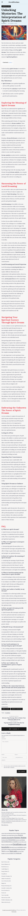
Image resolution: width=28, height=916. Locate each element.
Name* (3, 754)
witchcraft (18, 853)
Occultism (7, 713)
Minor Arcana (24, 841)
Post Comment (21, 771)
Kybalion (23, 840)
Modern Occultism (5, 844)
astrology (2, 833)
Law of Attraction (6, 841)
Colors (7, 835)
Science (5, 849)
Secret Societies (17, 849)
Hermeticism (11, 840)
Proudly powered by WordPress (9, 910)
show (10, 62)
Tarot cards (13, 851)
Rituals (2, 849)
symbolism (14, 88)
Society (3, 892)
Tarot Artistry (7, 851)
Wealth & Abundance (5, 900)
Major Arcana (19, 841)
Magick (2, 883)
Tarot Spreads (7, 853)
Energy (16, 835)
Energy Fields (4, 871)
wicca (15, 853)
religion (24, 847)
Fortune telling (4, 840)
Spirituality (23, 849)
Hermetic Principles (5, 876)
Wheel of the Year (5, 902)
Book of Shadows (5, 864)
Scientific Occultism (5, 888)
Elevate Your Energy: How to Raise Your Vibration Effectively (14, 718)
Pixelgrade (14, 911)
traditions (12, 853)
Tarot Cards (4, 895)
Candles (21, 833)
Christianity (3, 835)
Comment (3, 738)
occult (10, 844)
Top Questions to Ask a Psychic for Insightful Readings (14, 723)
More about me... (4, 825)
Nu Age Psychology (5, 885)
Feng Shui (3, 873)
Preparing (15, 847)
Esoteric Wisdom (20, 837)
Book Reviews (4, 866)
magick (15, 841)
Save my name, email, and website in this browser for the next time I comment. (14, 766)
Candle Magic (4, 869)
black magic (10, 833)
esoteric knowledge (7, 838)
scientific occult (10, 849)
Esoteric (20, 835)
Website (3, 760)
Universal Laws (6, 6)
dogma (9, 835)
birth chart (6, 833)
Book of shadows (16, 833)
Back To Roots (4, 862)
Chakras (24, 833)
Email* (16, 754)
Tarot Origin (19, 851)
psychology (20, 847)
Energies (13, 835)
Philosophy (11, 847)
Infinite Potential (5, 878)
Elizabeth (3, 23)
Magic (12, 841)
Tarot (3, 851)
